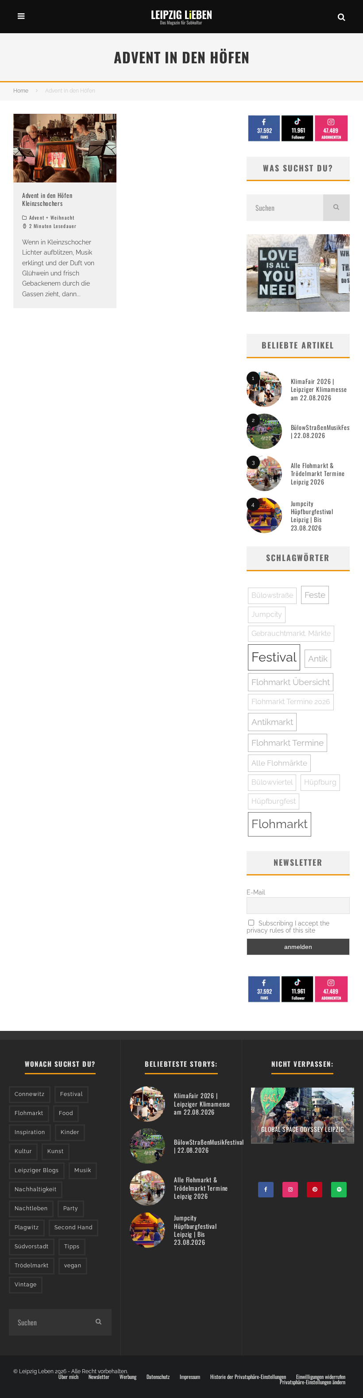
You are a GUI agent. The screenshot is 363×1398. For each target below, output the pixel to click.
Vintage (26, 1285)
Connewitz (30, 1094)
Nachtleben (31, 1208)
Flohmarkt (279, 824)
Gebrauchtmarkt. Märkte (291, 633)
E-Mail (256, 892)
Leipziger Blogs (37, 1170)
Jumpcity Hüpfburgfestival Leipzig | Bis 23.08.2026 (312, 515)
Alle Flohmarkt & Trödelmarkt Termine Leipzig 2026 (318, 473)
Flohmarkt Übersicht (290, 682)
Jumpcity (266, 614)
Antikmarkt (272, 722)
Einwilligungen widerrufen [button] (320, 1376)
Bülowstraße (272, 595)
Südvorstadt (32, 1246)
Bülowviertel (272, 782)
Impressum (190, 1376)
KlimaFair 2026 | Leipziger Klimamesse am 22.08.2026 (319, 389)
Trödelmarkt (32, 1265)
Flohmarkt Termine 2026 (290, 701)
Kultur (23, 1151)
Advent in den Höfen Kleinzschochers (47, 199)
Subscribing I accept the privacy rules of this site (288, 927)
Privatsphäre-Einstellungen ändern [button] (312, 1382)
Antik (318, 658)
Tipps (72, 1246)
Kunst (55, 1151)
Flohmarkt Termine (287, 742)
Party (70, 1208)
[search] (336, 207)
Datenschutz (158, 1376)
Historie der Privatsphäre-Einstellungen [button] (248, 1376)
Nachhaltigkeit (36, 1189)
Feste (315, 595)
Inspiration (30, 1132)
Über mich (68, 1376)
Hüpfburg (320, 782)
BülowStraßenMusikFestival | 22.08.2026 (326, 431)
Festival (274, 657)
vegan (72, 1265)
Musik (82, 1170)
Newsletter (99, 1376)
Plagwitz (27, 1227)
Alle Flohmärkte (279, 763)
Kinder (70, 1132)
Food (66, 1113)
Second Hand (73, 1227)
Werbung (128, 1376)
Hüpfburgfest (273, 801)
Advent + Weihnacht (51, 217)
